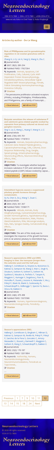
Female (40, 82)
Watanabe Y (38, 280)
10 (32, 398)
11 (39, 398)
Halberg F (8, 266)
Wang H (34, 59)
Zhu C (41, 59)
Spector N (37, 286)
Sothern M (38, 271)
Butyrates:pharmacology (36, 142)
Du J (19, 197)
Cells (18, 74)
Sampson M (19, 268)
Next (37, 403)
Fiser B (40, 277)
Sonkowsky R (35, 283)
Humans (21, 301)
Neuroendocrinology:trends (16, 304)
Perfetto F (29, 274)
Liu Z (13, 129)
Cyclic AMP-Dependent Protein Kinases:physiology (22, 75)
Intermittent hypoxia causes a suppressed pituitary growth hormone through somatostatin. (24, 192)
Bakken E (17, 289)
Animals (20, 71)
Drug (28, 150)
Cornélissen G (20, 266)
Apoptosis (29, 71)
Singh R (44, 268)
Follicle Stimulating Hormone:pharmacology (23, 85)
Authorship (22, 356)
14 (11, 403)
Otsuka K (8, 271)
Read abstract (13, 105)
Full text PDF (30, 105)
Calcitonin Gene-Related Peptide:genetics (22, 145)
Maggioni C (9, 277)
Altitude (20, 210)
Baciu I (46, 286)
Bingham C (32, 332)
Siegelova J (31, 277)
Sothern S (28, 271)
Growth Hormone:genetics (16, 215)
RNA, (13, 158)
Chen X (13, 197)
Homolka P (9, 280)
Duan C (33, 197)
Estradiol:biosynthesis (14, 80)
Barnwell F (30, 341)
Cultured (25, 74)
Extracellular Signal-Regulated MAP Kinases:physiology (23, 81)
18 (23, 403)
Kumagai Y (20, 277)
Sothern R (18, 271)
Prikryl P (7, 283)
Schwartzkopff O (11, 286)
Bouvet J (20, 341)
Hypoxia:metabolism (20, 218)
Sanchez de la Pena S (16, 338)
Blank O (24, 283)
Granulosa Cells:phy (13, 88)
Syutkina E (8, 274)
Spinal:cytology (11, 153)
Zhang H (8, 59)
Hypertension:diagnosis (36, 301)
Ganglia (34, 150)
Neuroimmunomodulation (16, 362)
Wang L (19, 129)
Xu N (6, 197)
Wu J (47, 280)
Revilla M (30, 335)
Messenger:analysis (35, 221)
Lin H (20, 59)
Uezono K (27, 280)
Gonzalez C (32, 338)
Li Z (42, 129)
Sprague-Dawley (22, 224)
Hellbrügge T (26, 286)
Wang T (25, 197)
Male (33, 218)
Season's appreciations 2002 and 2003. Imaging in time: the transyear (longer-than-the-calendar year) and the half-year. (25, 260)
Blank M (16, 283)
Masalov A (19, 274)
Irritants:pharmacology (29, 153)
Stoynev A (31, 266)
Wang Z (29, 268)
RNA (24, 221)
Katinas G (8, 268)
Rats (6, 224)
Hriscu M (8, 289)
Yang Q (26, 59)
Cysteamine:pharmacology (33, 213)
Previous (8, 398)
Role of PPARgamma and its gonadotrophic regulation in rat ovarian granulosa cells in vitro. (24, 53)
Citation (11, 91)
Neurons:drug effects (13, 156)
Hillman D (42, 332)
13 (5, 403)
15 (17, 403)
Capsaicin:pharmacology (15, 147)
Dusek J (18, 280)
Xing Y (7, 129)
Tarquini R (39, 274)
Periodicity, (35, 304)
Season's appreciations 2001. (18, 329)
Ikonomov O (43, 266)
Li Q (15, 59)
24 (30, 403)
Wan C (37, 268)
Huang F (28, 129)
